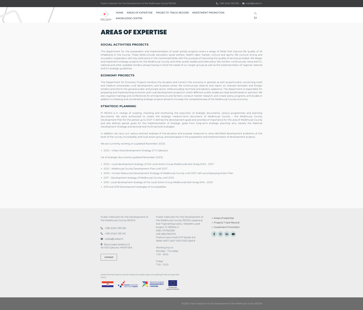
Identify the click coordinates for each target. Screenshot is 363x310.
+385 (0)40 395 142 (115, 233)
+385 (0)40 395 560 (229, 3)
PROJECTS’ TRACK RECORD (172, 12)
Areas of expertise (223, 218)
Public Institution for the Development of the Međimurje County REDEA (138, 3)
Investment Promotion (226, 227)
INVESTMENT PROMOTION (208, 12)
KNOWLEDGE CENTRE (129, 18)
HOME (119, 12)
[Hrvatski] (254, 18)
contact (108, 257)
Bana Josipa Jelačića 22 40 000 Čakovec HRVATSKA (116, 246)
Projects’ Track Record (226, 222)
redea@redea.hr (253, 3)
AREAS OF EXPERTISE (140, 12)
